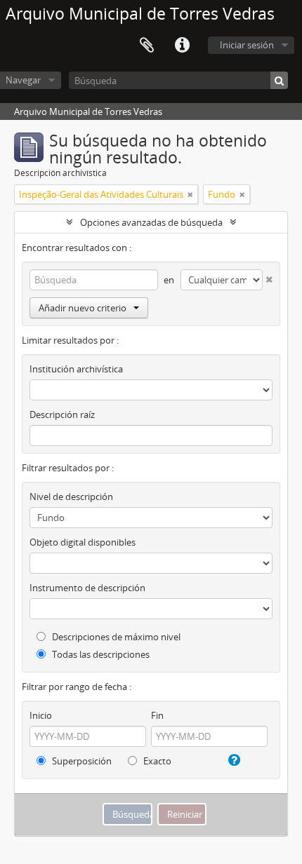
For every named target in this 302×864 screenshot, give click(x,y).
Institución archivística (76, 369)
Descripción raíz (62, 414)
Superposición (81, 761)
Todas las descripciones (100, 654)
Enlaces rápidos (181, 45)
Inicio (40, 715)
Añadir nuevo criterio (82, 308)
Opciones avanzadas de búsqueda (151, 222)
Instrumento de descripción (87, 587)
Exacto (156, 761)
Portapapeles (146, 45)
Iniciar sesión (247, 45)
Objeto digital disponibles (82, 542)
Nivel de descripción (71, 496)
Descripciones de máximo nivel (115, 636)
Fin (157, 715)
